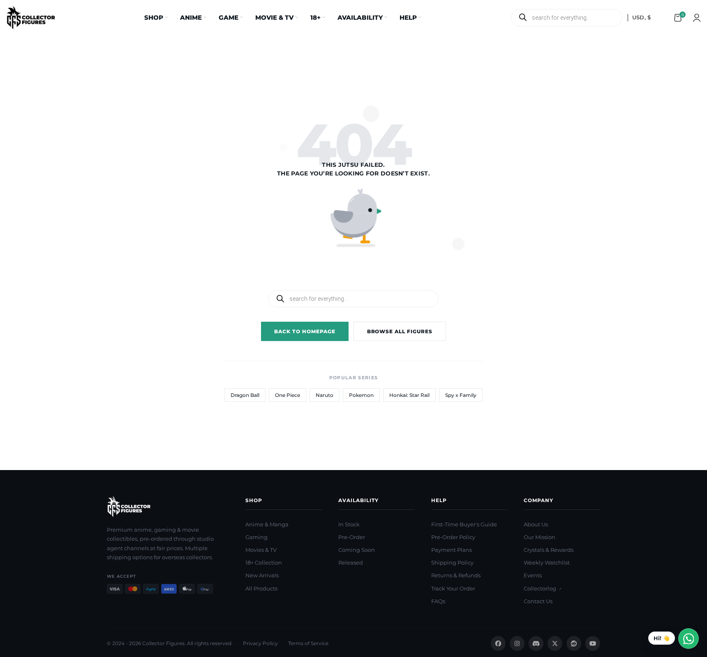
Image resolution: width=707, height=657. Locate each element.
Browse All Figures (399, 331)
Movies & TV (261, 549)
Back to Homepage (304, 331)
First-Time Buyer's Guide (464, 524)
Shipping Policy (452, 562)
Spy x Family (460, 395)
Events (533, 575)
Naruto (324, 395)
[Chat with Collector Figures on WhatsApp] (673, 638)
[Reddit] (573, 643)
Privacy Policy (260, 643)
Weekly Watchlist (547, 562)
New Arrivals (262, 575)
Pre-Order (351, 537)
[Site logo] (30, 17)
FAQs (438, 601)
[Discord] (536, 643)
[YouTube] (592, 643)
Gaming (256, 537)
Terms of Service (308, 643)
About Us (536, 524)
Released (350, 562)
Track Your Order (453, 588)
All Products (261, 588)
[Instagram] (517, 643)
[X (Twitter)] (555, 643)
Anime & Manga (267, 524)
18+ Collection (263, 562)
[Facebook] (498, 643)
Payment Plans (451, 549)
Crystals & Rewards (548, 549)
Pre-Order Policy (453, 537)
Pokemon (361, 395)
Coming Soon (356, 549)
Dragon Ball (245, 395)
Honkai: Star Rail (409, 395)
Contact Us (538, 601)
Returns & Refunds (456, 575)
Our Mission (539, 537)
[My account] (697, 17)
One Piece (287, 395)
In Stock (349, 524)
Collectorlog (542, 588)
